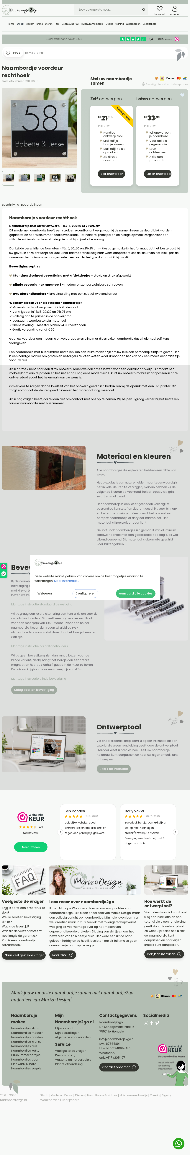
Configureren (85, 593)
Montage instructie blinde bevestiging (39, 679)
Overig (154, 1095)
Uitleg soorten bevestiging (34, 690)
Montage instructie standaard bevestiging (41, 604)
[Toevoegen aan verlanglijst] (182, 95)
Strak (44, 1095)
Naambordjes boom (25, 1059)
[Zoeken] (144, 9)
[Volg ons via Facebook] (151, 1023)
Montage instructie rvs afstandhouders (40, 646)
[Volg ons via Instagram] (146, 1023)
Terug (16, 53)
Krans (68, 1095)
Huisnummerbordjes (25, 1055)
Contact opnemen (116, 1067)
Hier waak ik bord (23, 1064)
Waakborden (49, 1100)
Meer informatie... (66, 581)
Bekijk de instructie (114, 769)
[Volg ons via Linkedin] (157, 1023)
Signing (166, 1095)
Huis (89, 1095)
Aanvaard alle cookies (136, 593)
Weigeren (44, 593)
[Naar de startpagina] (20, 10)
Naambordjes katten (26, 1051)
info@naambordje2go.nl (116, 1039)
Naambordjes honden (27, 1037)
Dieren (79, 1095)
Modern (56, 1095)
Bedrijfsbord (70, 1100)
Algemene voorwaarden (73, 1037)
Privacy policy (65, 1055)
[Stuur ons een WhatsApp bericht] (178, 1143)
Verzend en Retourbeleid (73, 1060)
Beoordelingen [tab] (31, 204)
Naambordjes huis (24, 1046)
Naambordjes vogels (26, 1068)
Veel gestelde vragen (70, 1051)
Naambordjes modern (27, 1033)
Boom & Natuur (105, 1095)
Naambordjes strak (25, 1028)
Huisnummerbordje (133, 1095)
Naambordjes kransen (27, 1042)
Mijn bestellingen (67, 1033)
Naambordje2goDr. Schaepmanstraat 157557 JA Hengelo (117, 1027)
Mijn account (64, 1028)
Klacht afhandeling (69, 1064)
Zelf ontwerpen (112, 174)
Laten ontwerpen (159, 174)
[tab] (10, 204)
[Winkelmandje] (185, 7)
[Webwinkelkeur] (172, 1065)
